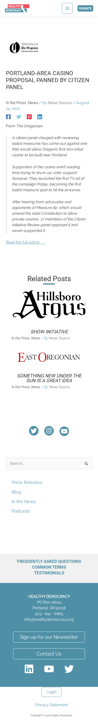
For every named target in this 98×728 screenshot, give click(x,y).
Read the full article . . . (25, 242)
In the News (24, 501)
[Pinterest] (29, 116)
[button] (85, 8)
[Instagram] (49, 431)
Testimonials (49, 572)
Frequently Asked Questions (49, 561)
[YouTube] (64, 431)
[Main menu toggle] (67, 8)
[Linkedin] (39, 116)
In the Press (16, 103)
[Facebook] (8, 116)
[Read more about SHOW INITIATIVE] (49, 304)
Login (51, 692)
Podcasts (21, 511)
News (33, 103)
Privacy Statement (51, 705)
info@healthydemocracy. (46, 619)
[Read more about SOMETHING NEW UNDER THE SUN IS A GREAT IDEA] (49, 356)
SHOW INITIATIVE (49, 332)
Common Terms (49, 567)
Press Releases (27, 482)
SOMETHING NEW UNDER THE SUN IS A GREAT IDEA (49, 378)
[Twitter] (18, 116)
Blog (16, 491)
